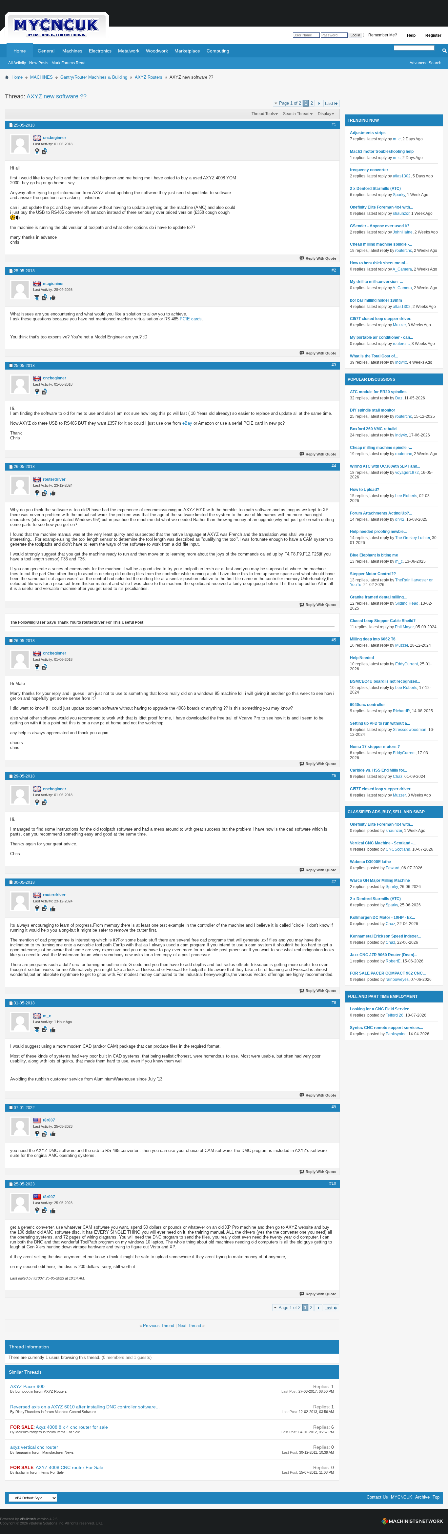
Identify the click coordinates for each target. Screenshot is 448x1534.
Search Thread (296, 113)
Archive (422, 1497)
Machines (72, 50)
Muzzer (399, 325)
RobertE (393, 961)
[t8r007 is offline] (20, 1126)
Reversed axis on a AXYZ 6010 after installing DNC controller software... (85, 1406)
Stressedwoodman (409, 729)
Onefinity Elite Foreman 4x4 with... (381, 207)
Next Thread (189, 1325)
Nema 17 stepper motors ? (375, 746)
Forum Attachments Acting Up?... (381, 513)
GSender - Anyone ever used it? (379, 226)
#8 (334, 1002)
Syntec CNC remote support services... (386, 1027)
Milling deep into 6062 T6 (373, 639)
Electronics (100, 50)
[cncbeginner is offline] (20, 144)
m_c (396, 139)
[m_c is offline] (20, 1022)
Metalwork (128, 50)
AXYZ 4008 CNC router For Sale (69, 1467)
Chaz (397, 776)
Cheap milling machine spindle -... (381, 244)
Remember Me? (382, 35)
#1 (334, 124)
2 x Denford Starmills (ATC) (375, 188)
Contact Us (377, 1497)
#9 (334, 1107)
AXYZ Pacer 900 (27, 1386)
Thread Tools (263, 113)
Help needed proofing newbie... (378, 531)
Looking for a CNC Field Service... (381, 1009)
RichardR (401, 711)
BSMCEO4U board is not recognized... (385, 681)
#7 (334, 881)
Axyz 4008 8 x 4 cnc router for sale (72, 1427)
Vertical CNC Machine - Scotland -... (383, 843)
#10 (332, 1183)
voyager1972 (407, 472)
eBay (187, 423)
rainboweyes (397, 979)
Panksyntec (396, 1034)
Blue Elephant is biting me (374, 555)
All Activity (17, 63)
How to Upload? (364, 489)
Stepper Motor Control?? (373, 574)
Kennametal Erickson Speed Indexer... (385, 936)
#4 (334, 466)
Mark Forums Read (68, 63)
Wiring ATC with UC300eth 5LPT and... (385, 466)
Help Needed (362, 658)
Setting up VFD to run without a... (380, 723)
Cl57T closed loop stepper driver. (380, 318)
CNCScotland (398, 849)
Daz (398, 398)
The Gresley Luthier (412, 537)
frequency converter (369, 170)
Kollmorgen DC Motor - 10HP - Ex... (382, 917)
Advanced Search (425, 63)
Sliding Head (406, 603)
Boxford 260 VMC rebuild (373, 429)
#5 (334, 640)
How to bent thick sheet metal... (379, 263)
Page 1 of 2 (290, 103)
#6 (334, 775)
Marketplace (187, 50)
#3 (334, 365)
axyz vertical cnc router (34, 1447)
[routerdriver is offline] (20, 485)
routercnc (403, 250)
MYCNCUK (401, 1497)
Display (324, 113)
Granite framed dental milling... (378, 597)
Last (329, 103)
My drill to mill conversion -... (376, 281)
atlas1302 (402, 176)
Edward (392, 868)
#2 (334, 270)
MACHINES (41, 77)
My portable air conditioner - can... (381, 337)
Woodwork (157, 50)
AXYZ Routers (148, 77)
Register (433, 35)
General (46, 50)
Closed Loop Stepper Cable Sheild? (383, 620)
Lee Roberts (406, 496)
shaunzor (401, 213)
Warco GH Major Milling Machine (380, 880)
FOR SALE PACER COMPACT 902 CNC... (388, 973)
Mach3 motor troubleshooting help (382, 151)
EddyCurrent (406, 664)
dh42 (399, 519)
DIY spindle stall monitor (372, 410)
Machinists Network (412, 1521)
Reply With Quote (321, 258)
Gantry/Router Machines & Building (93, 77)
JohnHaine (403, 232)
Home (19, 50)
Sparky (399, 194)
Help (411, 35)
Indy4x (401, 362)
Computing (218, 50)
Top (436, 1497)
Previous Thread (158, 1325)
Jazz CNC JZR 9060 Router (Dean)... (383, 955)
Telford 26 (394, 1015)
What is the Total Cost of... (374, 356)
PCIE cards (191, 318)
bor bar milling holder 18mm (376, 300)
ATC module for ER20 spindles (378, 392)
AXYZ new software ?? (57, 96)
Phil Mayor (404, 627)
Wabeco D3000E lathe (370, 861)
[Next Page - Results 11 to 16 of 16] (319, 103)
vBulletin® (28, 1519)
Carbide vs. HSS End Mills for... (378, 770)
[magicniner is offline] (20, 289)
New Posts (38, 63)
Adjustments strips (368, 133)
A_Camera (402, 269)
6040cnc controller (367, 704)
